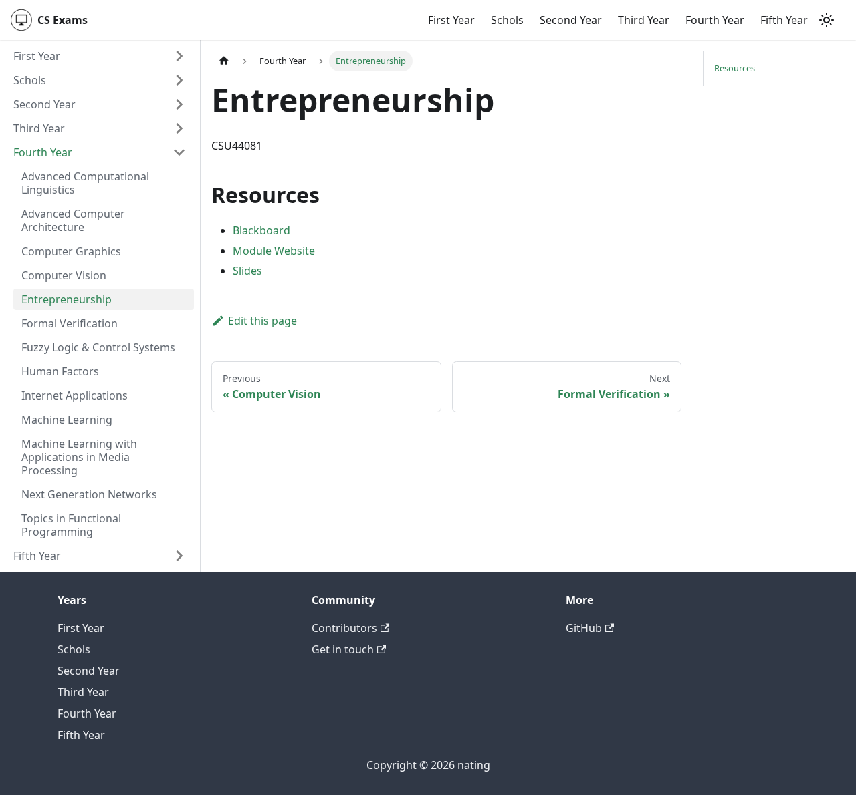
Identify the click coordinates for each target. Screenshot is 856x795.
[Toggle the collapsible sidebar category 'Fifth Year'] (179, 556)
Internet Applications (74, 395)
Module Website (274, 250)
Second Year (571, 20)
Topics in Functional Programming (71, 525)
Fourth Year (714, 20)
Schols (507, 20)
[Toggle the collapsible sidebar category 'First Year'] (179, 56)
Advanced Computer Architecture (73, 220)
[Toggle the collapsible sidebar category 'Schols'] (179, 80)
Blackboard (261, 230)
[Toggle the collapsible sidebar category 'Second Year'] (179, 104)
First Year (451, 20)
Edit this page (262, 320)
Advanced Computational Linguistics (85, 183)
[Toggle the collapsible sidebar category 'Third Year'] (179, 128)
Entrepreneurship (66, 299)
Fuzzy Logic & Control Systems (98, 347)
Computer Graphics (71, 251)
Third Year (643, 20)
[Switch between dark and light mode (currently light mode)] (826, 20)
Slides (247, 270)
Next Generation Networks (89, 494)
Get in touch (343, 649)
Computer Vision (63, 275)
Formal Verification (69, 323)
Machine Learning (66, 419)
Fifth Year (784, 20)
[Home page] (224, 61)
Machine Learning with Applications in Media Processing (79, 457)
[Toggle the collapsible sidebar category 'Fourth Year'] (179, 152)
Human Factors (60, 371)
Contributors (344, 628)
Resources (734, 68)
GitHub (584, 628)
